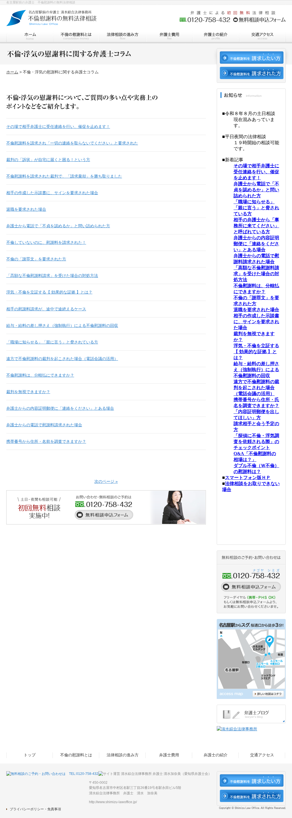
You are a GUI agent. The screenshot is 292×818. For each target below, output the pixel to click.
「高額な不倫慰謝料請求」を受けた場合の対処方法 (52, 275)
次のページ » (106, 481)
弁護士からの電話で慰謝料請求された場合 (44, 425)
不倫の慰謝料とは (76, 36)
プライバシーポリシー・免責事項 (35, 809)
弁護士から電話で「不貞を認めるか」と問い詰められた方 (58, 226)
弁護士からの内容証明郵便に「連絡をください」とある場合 (60, 408)
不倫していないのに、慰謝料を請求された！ (46, 242)
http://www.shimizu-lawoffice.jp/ (113, 802)
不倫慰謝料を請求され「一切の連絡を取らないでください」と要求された (72, 143)
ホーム (12, 72)
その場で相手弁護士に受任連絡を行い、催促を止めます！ (58, 126)
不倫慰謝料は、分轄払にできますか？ (40, 375)
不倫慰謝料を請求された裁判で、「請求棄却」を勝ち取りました (64, 176)
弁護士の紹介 (215, 36)
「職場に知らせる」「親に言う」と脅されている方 (52, 342)
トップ (29, 36)
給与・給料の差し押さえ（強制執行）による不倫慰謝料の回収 (62, 325)
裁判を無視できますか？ (28, 391)
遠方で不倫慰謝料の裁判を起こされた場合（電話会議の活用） (62, 358)
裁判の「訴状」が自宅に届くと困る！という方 (48, 159)
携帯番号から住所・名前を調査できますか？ (46, 441)
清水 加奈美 (147, 793)
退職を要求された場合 (26, 209)
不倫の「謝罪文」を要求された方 (36, 259)
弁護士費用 (169, 36)
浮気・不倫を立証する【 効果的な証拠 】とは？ (49, 292)
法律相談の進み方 (122, 36)
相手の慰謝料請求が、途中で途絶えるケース (46, 309)
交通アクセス (262, 36)
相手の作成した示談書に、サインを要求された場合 (52, 192)
